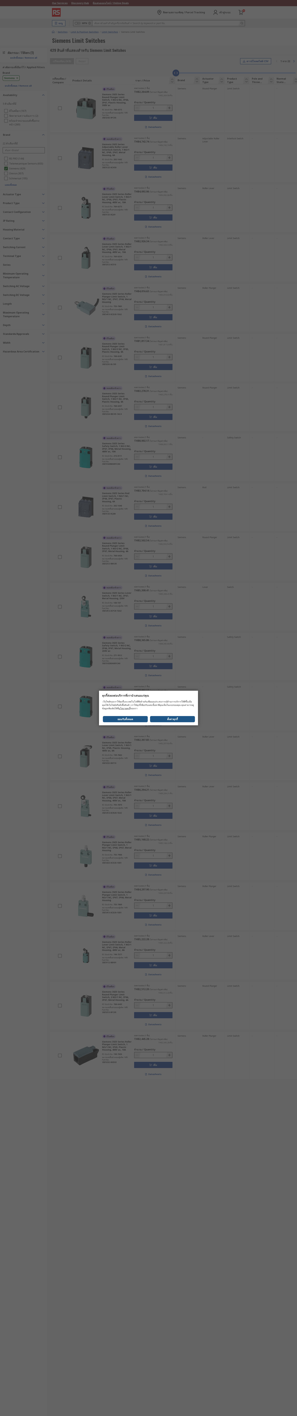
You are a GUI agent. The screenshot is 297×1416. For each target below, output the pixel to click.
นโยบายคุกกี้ (124, 708)
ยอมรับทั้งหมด (125, 719)
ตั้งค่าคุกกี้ (172, 719)
